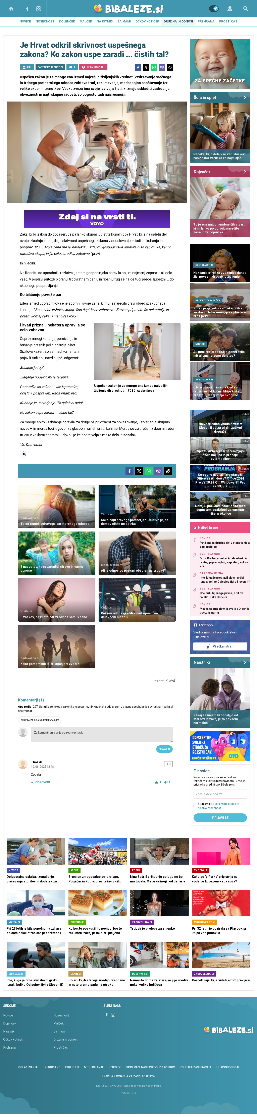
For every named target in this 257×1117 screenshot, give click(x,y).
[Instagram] (39, 8)
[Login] (230, 8)
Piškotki (114, 1067)
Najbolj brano (208, 528)
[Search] (246, 8)
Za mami (124, 21)
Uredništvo (51, 1067)
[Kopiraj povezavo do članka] (170, 67)
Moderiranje (94, 1067)
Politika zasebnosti (195, 1067)
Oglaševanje (28, 1067)
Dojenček (67, 21)
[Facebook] (27, 8)
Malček (86, 21)
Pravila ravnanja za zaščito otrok (129, 1076)
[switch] (214, 8)
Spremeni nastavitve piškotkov (150, 1067)
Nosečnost (45, 21)
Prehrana (206, 21)
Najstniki (105, 21)
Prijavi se (164, 749)
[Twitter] (146, 67)
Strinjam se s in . (218, 806)
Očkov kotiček (147, 21)
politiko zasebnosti (209, 808)
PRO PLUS (72, 1067)
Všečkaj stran (223, 646)
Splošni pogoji (227, 1067)
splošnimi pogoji (225, 803)
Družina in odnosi (178, 21)
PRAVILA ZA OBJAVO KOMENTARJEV (40, 720)
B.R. (29, 67)
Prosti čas (228, 21)
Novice (25, 21)
